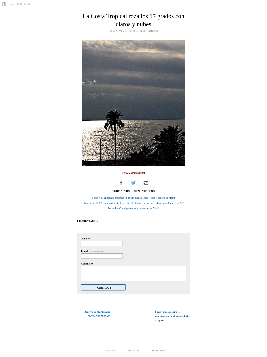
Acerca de (109, 350)
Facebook (121, 183)
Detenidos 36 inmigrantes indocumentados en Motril (133, 208)
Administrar (158, 350)
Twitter (133, 183)
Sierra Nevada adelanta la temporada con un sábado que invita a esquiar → (172, 316)
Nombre (85, 238)
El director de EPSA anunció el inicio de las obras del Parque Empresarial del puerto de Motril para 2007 (133, 203)
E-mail (92, 251)
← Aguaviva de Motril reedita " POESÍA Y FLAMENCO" (97, 314)
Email (146, 183)
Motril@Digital (19, 4)
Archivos (133, 350)
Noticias (153, 31)
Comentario (87, 263)
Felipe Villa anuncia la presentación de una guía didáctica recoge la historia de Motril (133, 197)
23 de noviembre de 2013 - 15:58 (127, 31)
